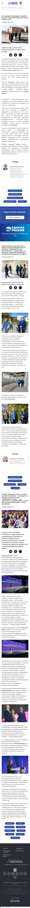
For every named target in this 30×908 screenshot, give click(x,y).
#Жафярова (15, 837)
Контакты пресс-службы (7, 855)
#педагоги (21, 830)
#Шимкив (20, 834)
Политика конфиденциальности (15, 889)
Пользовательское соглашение (15, 888)
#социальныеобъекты (15, 480)
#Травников (10, 823)
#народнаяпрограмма (15, 190)
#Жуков (20, 823)
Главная (4, 7)
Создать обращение (15, 217)
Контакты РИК (20, 851)
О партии (5, 848)
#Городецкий (9, 827)
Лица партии (19, 848)
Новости (20, 7)
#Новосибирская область (15, 197)
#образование (9, 830)
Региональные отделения (6, 851)
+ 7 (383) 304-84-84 (14, 862)
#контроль (15, 488)
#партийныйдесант (10, 201)
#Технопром (21, 827)
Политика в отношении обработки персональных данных (15, 892)
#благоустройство (9, 484)
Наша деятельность (12, 7)
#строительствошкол (15, 194)
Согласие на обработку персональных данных (15, 893)
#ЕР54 (22, 201)
